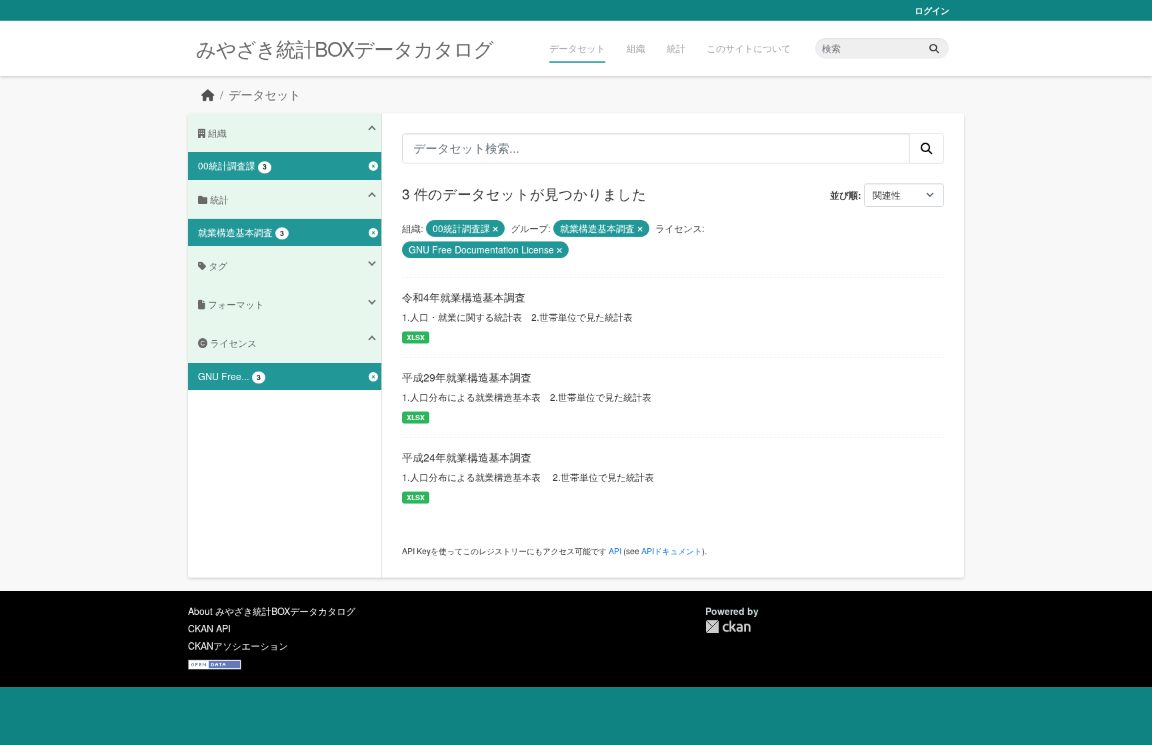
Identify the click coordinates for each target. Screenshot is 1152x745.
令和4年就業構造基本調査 (463, 297)
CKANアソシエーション (238, 645)
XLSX (416, 337)
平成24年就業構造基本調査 (466, 457)
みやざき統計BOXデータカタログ (344, 48)
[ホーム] (208, 94)
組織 (636, 48)
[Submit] (934, 48)
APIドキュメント (671, 550)
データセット (577, 48)
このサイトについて (749, 48)
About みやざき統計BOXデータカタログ (271, 611)
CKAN (728, 627)
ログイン (932, 10)
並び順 (844, 194)
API (615, 550)
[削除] (495, 228)
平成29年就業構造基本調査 (466, 377)
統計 (676, 48)
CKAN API (209, 628)
